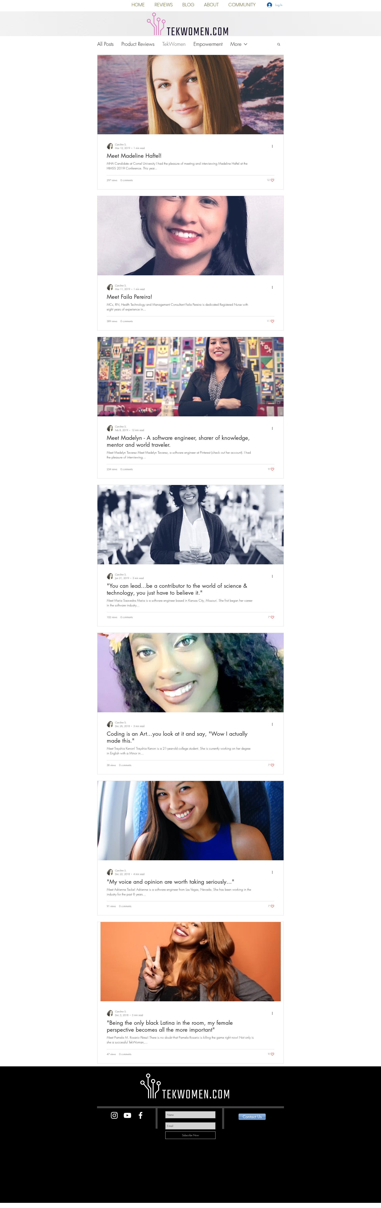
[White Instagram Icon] (114, 1115)
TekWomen (174, 44)
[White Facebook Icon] (140, 1115)
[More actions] (273, 146)
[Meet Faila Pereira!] (190, 235)
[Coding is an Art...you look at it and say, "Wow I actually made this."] (190, 672)
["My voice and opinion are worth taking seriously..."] (190, 820)
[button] (279, 44)
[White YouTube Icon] (127, 1115)
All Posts (105, 44)
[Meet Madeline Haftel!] (190, 94)
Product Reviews (137, 44)
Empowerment (207, 44)
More (235, 44)
